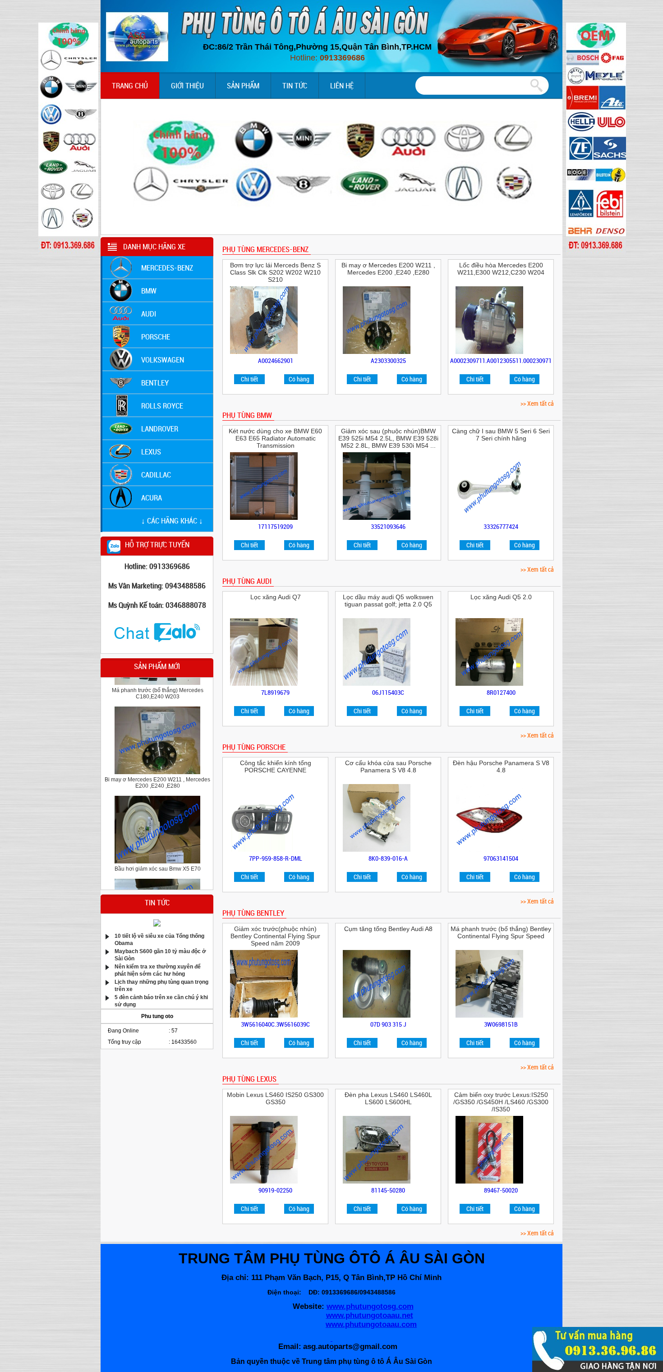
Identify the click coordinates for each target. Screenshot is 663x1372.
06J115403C (388, 692)
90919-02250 (275, 1190)
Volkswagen (162, 359)
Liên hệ (342, 85)
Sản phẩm (243, 85)
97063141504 (500, 858)
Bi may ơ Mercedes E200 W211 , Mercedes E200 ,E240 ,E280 (157, 760)
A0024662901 (275, 360)
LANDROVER (159, 428)
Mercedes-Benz (167, 267)
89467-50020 (501, 1190)
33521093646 (388, 526)
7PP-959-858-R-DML (275, 858)
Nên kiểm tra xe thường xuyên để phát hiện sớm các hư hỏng (158, 970)
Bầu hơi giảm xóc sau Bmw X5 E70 (158, 846)
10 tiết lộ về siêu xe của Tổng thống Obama (159, 939)
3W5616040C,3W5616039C (275, 1024)
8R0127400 (501, 692)
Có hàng (299, 379)
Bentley (155, 382)
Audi (148, 313)
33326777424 (500, 526)
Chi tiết (249, 379)
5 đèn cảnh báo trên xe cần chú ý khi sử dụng (161, 1000)
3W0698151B (501, 1024)
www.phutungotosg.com (370, 1306)
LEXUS (151, 451)
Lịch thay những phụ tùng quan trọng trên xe (161, 985)
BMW (149, 290)
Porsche (155, 336)
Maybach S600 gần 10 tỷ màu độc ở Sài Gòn (160, 954)
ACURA (151, 497)
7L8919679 (275, 692)
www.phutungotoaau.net (369, 1315)
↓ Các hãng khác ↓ (172, 520)
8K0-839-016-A (388, 858)
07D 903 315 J (388, 1024)
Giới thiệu (187, 85)
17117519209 (275, 526)
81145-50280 (388, 1190)
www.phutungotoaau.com (371, 1324)
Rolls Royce (162, 405)
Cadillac (156, 474)
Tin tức (294, 85)
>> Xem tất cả (537, 403)
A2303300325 (388, 360)
